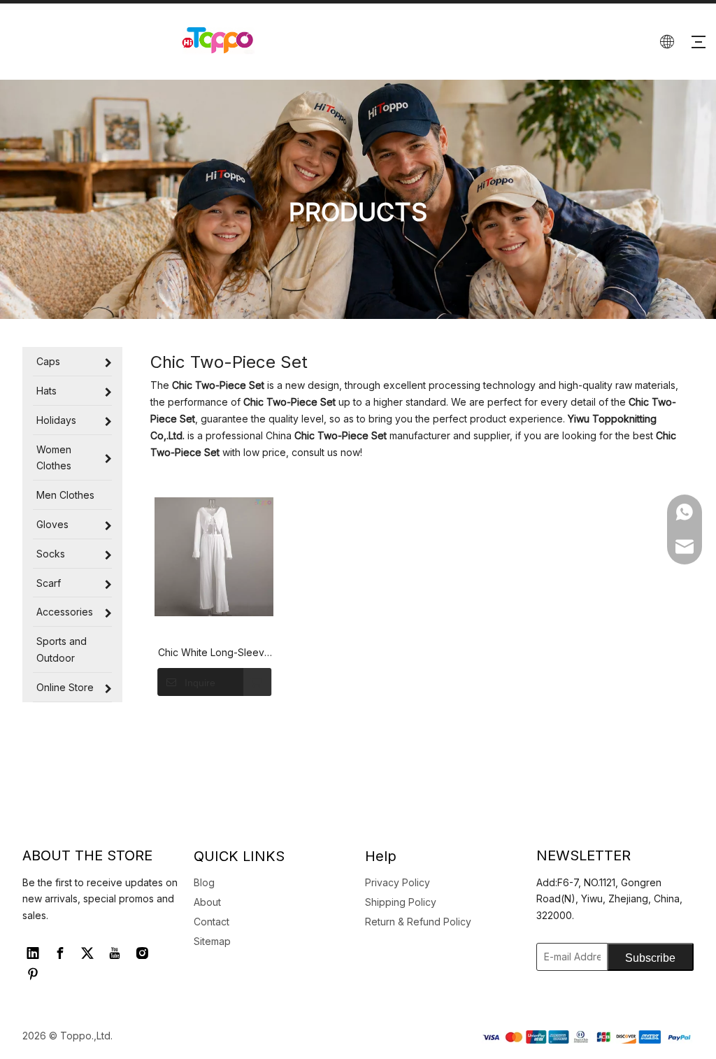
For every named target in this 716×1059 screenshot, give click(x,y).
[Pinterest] (32, 974)
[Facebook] (60, 953)
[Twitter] (87, 953)
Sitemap (212, 941)
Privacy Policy (397, 882)
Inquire (200, 682)
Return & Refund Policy (418, 921)
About (207, 902)
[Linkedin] (32, 953)
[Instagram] (141, 953)
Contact (211, 921)
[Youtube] (114, 953)
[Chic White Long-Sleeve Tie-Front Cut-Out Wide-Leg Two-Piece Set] (214, 556)
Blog (204, 882)
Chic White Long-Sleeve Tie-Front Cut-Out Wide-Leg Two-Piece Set (214, 653)
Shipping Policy (400, 902)
